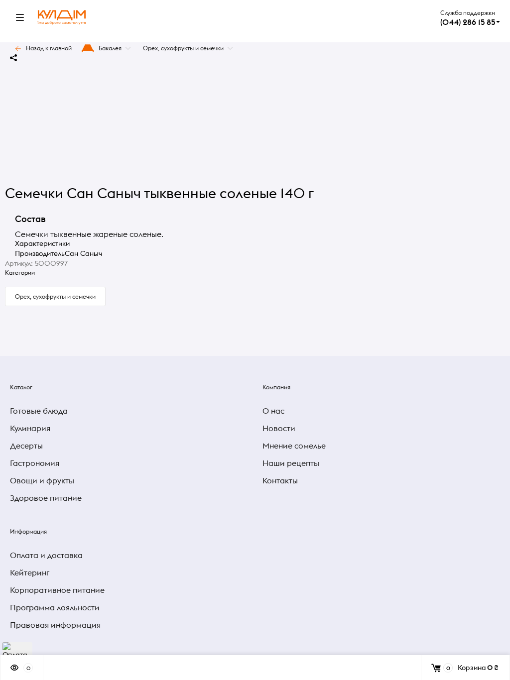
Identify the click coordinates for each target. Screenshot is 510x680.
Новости (278, 428)
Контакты (280, 480)
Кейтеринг (29, 572)
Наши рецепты (290, 463)
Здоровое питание (46, 498)
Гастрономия (34, 463)
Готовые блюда (39, 411)
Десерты (26, 446)
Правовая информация (55, 625)
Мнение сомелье (294, 446)
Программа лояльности (55, 607)
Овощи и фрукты (42, 480)
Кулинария (30, 428)
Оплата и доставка (46, 555)
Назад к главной (49, 48)
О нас (273, 411)
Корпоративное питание (57, 590)
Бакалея (110, 48)
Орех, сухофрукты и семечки (183, 48)
